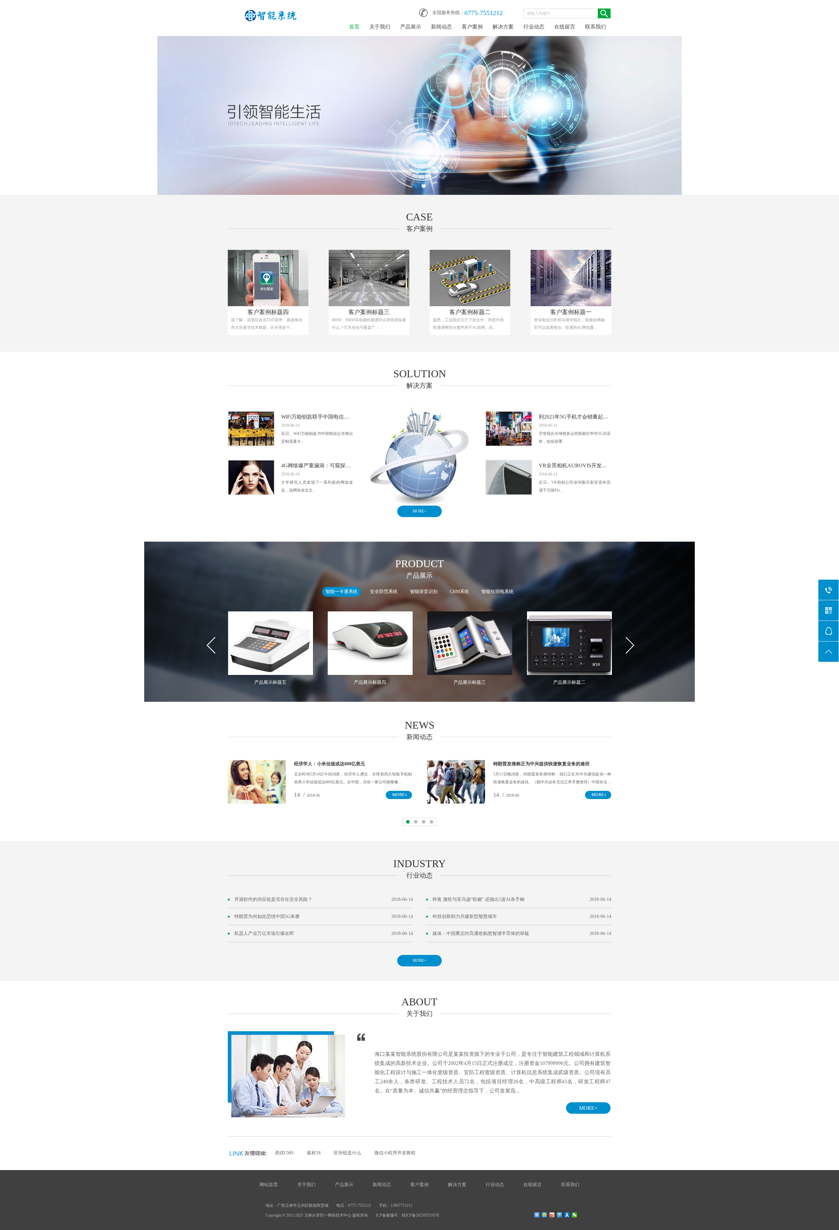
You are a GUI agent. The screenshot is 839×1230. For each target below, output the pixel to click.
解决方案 (503, 26)
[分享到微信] (574, 1215)
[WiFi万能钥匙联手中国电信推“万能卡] (251, 415)
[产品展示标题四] (370, 643)
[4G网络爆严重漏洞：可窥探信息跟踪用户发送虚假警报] (251, 464)
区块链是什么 (347, 1152)
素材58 (314, 1152)
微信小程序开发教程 (395, 1152)
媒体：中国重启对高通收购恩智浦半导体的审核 (481, 933)
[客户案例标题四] (268, 278)
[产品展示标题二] (569, 643)
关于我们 (379, 26)
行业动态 (533, 26)
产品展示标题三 (470, 682)
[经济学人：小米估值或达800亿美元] (257, 764)
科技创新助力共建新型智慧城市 (465, 916)
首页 (354, 26)
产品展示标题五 (270, 682)
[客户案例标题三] (369, 278)
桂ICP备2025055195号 (420, 1215)
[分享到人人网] (567, 1215)
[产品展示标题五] (270, 643)
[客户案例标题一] (571, 278)
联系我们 (595, 26)
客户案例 (472, 26)
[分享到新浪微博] (552, 1215)
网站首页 (269, 1184)
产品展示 (410, 26)
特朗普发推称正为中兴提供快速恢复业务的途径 (541, 763)
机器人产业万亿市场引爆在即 (264, 933)
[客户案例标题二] (470, 278)
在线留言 (564, 26)
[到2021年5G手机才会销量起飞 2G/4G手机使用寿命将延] (509, 415)
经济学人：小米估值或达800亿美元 (329, 763)
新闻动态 (441, 26)
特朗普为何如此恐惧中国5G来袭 (267, 916)
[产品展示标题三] (469, 643)
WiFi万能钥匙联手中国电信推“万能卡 (317, 416)
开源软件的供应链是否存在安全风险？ (273, 899)
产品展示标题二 (569, 682)
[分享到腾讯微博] (559, 1215)
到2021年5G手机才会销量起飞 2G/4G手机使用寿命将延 (575, 416)
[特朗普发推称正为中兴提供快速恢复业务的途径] (456, 764)
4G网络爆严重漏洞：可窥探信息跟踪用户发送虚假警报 (317, 465)
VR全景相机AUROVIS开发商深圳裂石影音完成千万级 (575, 465)
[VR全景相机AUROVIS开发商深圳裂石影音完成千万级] (509, 464)
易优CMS (284, 1152)
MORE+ (419, 511)
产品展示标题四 (370, 682)
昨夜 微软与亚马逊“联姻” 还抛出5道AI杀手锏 (478, 899)
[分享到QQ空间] (544, 1215)
